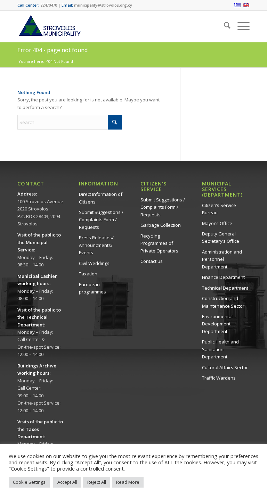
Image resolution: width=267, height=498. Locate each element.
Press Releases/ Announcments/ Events (96, 245)
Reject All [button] (96, 482)
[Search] (223, 26)
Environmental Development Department (217, 323)
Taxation (88, 274)
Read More (127, 482)
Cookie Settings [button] (29, 482)
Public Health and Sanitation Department (220, 349)
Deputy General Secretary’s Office (220, 237)
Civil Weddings (94, 263)
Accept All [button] (67, 482)
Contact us (151, 261)
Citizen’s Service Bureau (219, 209)
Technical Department (225, 288)
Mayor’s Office (217, 223)
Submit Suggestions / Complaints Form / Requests (101, 219)
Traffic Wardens (219, 378)
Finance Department (223, 277)
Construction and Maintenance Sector (223, 302)
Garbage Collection (160, 225)
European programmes (92, 288)
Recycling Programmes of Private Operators (159, 243)
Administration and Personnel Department (222, 259)
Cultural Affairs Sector (225, 367)
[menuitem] (223, 26)
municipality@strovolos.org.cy (103, 5)
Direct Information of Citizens (100, 198)
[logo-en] (49, 26)
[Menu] (240, 26)
